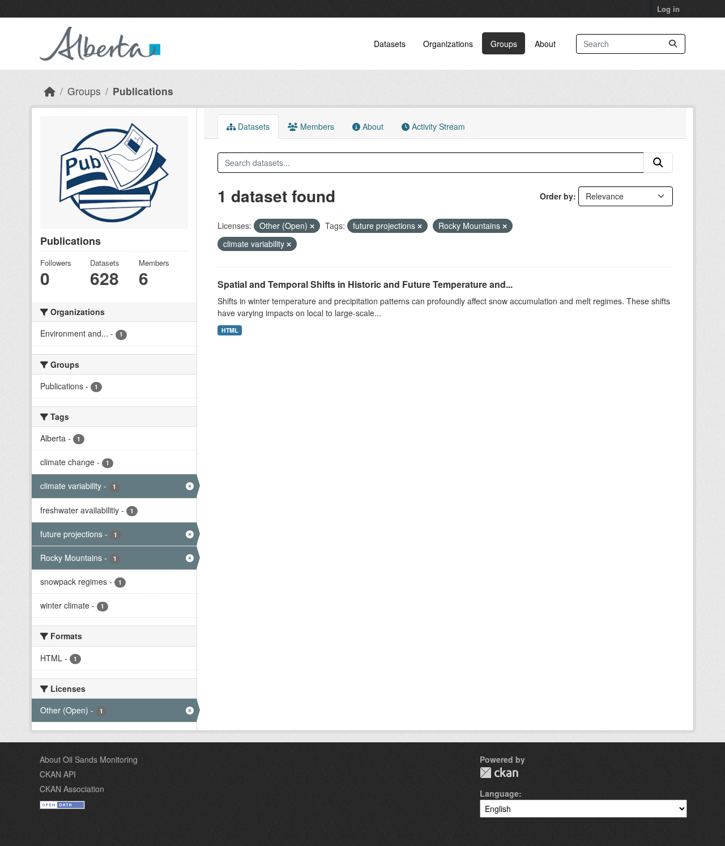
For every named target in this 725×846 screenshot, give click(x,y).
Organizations (448, 43)
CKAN (499, 773)
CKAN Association (72, 788)
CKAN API (58, 774)
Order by (556, 196)
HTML (229, 330)
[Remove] (312, 226)
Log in (668, 8)
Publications (143, 91)
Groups (504, 43)
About (545, 43)
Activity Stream (437, 126)
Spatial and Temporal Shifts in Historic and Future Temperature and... (365, 284)
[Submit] (673, 44)
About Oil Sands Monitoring (89, 759)
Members (316, 126)
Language (499, 793)
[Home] (50, 91)
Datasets (390, 43)
